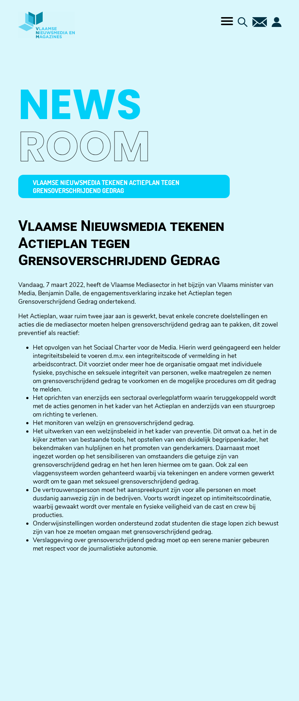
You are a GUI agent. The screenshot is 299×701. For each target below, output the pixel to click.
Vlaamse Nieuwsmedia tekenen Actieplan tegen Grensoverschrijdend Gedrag (106, 186)
